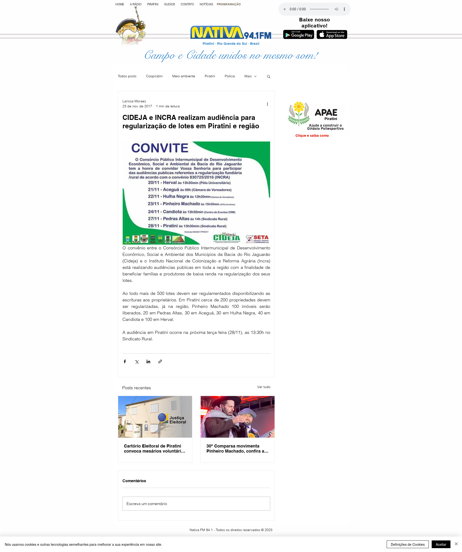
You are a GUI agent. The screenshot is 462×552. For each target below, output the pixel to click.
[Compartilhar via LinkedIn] (148, 361)
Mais (248, 76)
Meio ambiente (183, 76)
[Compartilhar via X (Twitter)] (136, 361)
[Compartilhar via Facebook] (124, 361)
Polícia (230, 76)
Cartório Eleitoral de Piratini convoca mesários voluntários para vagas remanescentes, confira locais (155, 448)
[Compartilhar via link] (160, 361)
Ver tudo (263, 387)
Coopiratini (154, 76)
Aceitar (441, 544)
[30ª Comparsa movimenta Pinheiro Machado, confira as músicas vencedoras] (238, 417)
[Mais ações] (267, 104)
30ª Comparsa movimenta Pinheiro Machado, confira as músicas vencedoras (236, 448)
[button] (229, 4)
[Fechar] (456, 544)
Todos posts (127, 76)
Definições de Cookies (408, 544)
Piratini (210, 76)
